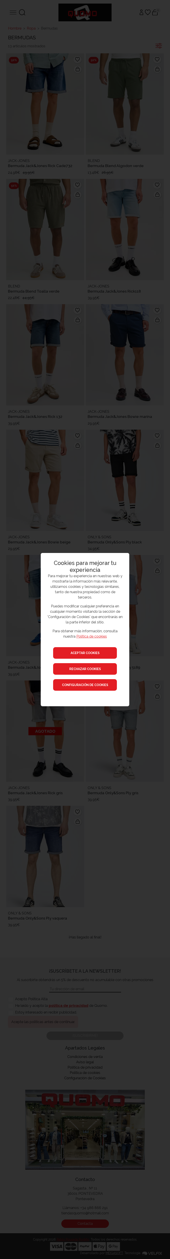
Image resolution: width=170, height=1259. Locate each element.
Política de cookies (91, 636)
